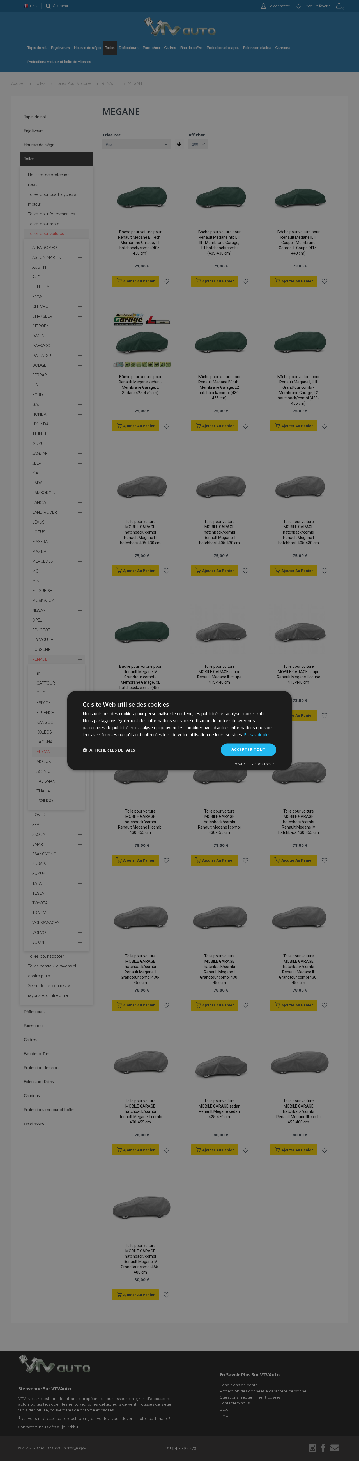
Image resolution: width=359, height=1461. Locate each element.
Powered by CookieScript (255, 764)
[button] (109, 749)
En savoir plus (257, 734)
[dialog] (179, 730)
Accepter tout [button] (248, 749)
